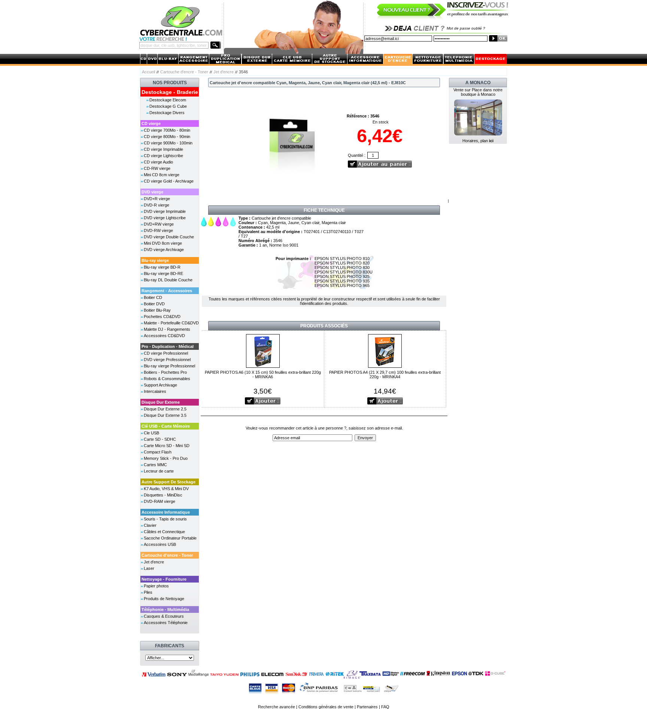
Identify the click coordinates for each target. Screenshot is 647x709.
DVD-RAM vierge (159, 501)
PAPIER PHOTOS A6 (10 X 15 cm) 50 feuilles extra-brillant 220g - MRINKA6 (263, 374)
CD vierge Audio (158, 162)
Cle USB (151, 433)
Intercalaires (155, 391)
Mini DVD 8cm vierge (163, 243)
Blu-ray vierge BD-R (162, 267)
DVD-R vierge (156, 205)
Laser (149, 568)
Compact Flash (157, 452)
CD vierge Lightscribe (163, 155)
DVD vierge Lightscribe (165, 218)
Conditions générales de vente (325, 707)
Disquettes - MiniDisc (163, 495)
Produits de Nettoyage (164, 598)
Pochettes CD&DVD (162, 316)
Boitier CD (153, 297)
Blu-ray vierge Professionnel (169, 366)
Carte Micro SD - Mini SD (166, 445)
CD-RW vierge (157, 168)
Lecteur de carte (159, 471)
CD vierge (151, 123)
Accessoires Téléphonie (166, 622)
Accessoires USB (160, 544)
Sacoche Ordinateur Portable (170, 538)
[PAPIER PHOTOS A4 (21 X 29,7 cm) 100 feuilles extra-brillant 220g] (385, 350)
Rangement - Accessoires (167, 290)
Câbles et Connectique (164, 531)
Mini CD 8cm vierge (161, 174)
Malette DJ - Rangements (167, 329)
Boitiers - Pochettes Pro (165, 372)
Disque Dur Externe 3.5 (165, 415)
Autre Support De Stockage (168, 482)
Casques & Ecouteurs (164, 616)
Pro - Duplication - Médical (168, 346)
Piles (148, 592)
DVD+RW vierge (159, 224)
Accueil (148, 72)
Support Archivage (160, 385)
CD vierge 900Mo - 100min (168, 143)
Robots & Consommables (167, 378)
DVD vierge (152, 192)
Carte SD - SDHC (160, 439)
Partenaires (367, 707)
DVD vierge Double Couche (169, 237)
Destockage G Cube (168, 106)
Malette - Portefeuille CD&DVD (171, 323)
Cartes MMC (155, 464)
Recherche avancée (276, 707)
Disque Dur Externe (161, 402)
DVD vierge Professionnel (167, 359)
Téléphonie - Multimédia (165, 609)
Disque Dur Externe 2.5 (165, 409)
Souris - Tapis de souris (165, 519)
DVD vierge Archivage (164, 249)
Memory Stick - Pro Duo (166, 458)
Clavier (150, 525)
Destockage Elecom (167, 100)
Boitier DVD (154, 304)
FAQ (385, 707)
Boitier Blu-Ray (157, 310)
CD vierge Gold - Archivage (169, 181)
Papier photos (156, 586)
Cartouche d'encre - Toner (184, 72)
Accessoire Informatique (166, 512)
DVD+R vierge (157, 198)
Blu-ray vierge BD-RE (163, 273)
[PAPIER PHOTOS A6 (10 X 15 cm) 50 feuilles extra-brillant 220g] (263, 350)
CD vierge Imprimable (163, 149)
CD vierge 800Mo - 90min (167, 136)
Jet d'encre (223, 72)
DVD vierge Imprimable (165, 211)
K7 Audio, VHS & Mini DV (166, 488)
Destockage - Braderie (170, 92)
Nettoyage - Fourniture (164, 579)
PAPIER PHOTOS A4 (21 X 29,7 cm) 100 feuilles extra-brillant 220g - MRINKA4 (385, 374)
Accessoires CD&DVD (164, 335)
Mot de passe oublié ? (466, 28)
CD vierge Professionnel (166, 353)
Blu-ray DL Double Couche (168, 280)
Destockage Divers (167, 112)
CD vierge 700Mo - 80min (167, 130)
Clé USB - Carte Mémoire (166, 426)
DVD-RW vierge (158, 230)
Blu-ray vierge (155, 260)
